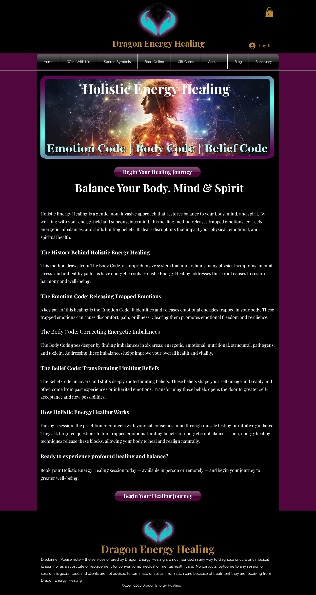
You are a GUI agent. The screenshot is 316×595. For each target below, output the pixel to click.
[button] (269, 12)
